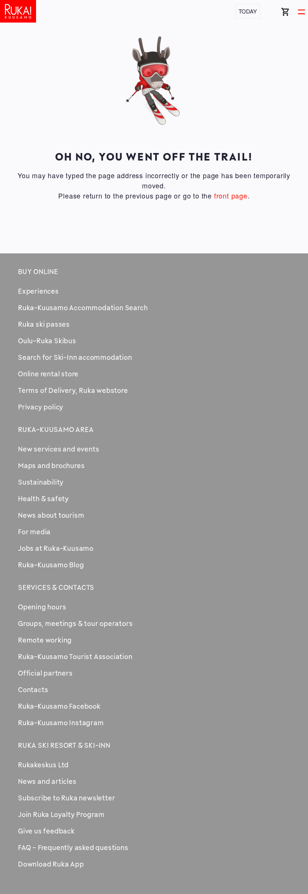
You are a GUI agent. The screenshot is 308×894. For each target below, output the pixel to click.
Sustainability (41, 482)
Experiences (38, 291)
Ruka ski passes (44, 324)
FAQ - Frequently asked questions (73, 847)
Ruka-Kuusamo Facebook (59, 706)
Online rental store (48, 374)
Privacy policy (40, 407)
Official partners (45, 673)
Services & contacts (56, 587)
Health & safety (43, 498)
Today (248, 11)
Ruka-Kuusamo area (56, 429)
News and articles (47, 781)
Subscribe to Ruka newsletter (66, 798)
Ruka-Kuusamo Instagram (61, 722)
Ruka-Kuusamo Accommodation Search (83, 307)
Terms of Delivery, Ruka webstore (73, 390)
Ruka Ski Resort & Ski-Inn (64, 745)
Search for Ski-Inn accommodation (75, 357)
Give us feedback (46, 831)
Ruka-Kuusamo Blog (51, 565)
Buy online (38, 271)
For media (34, 531)
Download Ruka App (51, 864)
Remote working (45, 640)
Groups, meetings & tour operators (75, 623)
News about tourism (51, 515)
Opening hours (42, 607)
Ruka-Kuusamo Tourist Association (75, 656)
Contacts (33, 689)
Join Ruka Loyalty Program (61, 814)
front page (231, 195)
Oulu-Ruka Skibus (47, 340)
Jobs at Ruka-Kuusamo (56, 548)
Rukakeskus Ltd (43, 765)
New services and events (58, 449)
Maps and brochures (51, 465)
